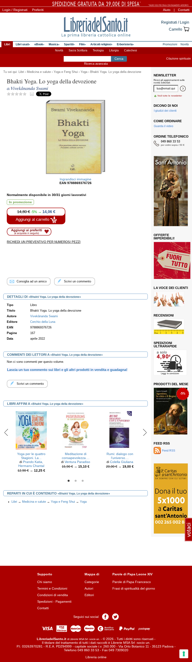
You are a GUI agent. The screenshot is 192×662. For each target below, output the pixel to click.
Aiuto (166, 10)
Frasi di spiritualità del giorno (133, 588)
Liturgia (114, 50)
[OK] (183, 88)
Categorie (92, 582)
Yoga (84, 72)
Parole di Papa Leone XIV (132, 574)
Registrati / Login (175, 22)
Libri (21, 72)
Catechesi (130, 50)
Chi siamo (44, 582)
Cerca (118, 59)
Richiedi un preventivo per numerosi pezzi (44, 242)
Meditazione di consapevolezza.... (75, 456)
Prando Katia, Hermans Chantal (31, 464)
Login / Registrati (14, 10)
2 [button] (75, 481)
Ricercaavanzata (96, 63)
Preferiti (38, 10)
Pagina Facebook (105, 616)
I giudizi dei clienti (165, 110)
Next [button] (145, 432)
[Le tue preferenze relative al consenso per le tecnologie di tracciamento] (183, 653)
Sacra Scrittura (78, 50)
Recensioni (164, 315)
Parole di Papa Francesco (131, 582)
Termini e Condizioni (52, 588)
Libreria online (96, 657)
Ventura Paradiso (77, 462)
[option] (31, 443)
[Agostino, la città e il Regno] (171, 411)
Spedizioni (44, 601)
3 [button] (82, 481)
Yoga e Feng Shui (66, 72)
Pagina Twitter (115, 616)
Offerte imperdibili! (164, 236)
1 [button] (68, 481)
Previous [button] (6, 432)
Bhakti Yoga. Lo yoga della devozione (115, 72)
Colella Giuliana (121, 462)
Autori (89, 588)
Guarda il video (163, 126)
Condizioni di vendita (52, 595)
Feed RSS (162, 443)
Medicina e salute (39, 72)
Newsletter (165, 75)
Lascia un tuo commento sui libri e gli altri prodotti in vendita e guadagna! (67, 370)
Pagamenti (63, 601)
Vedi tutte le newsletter (169, 95)
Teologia (98, 50)
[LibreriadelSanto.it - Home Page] (96, 26)
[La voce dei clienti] (169, 299)
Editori (89, 595)
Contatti (183, 10)
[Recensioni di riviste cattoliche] (169, 326)
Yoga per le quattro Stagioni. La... (31, 456)
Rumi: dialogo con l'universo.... (120, 456)
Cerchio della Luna (42, 322)
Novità (59, 50)
